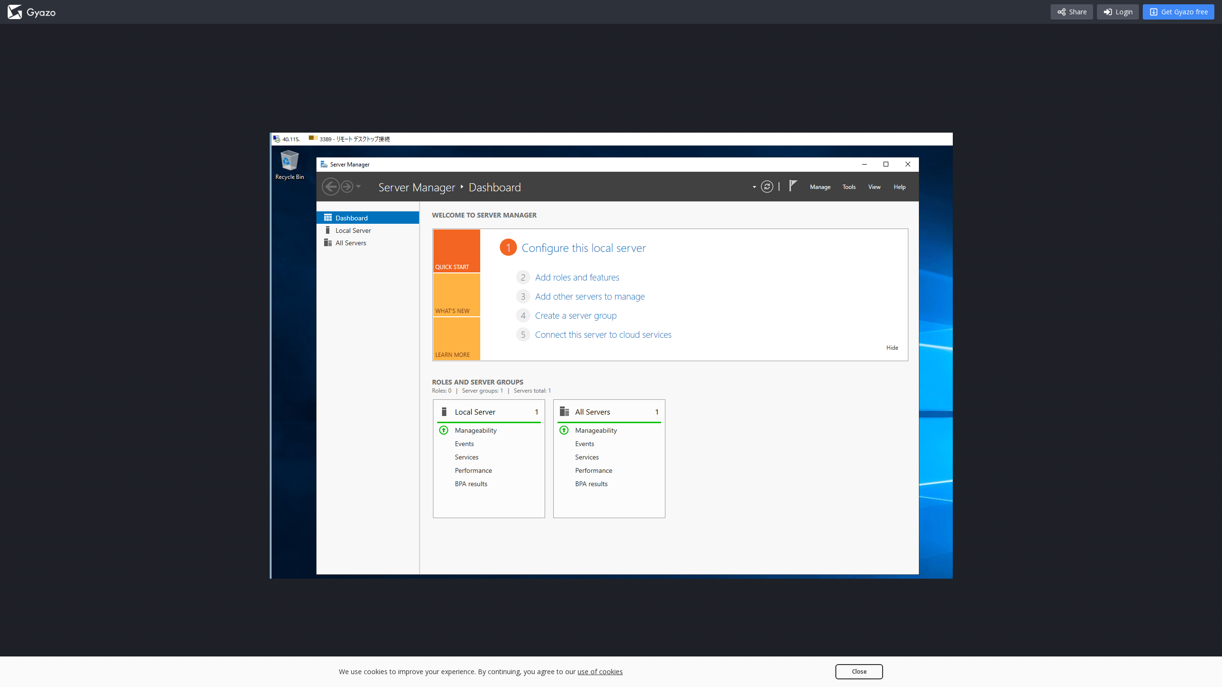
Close (859, 671)
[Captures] (31, 12)
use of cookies (600, 671)
